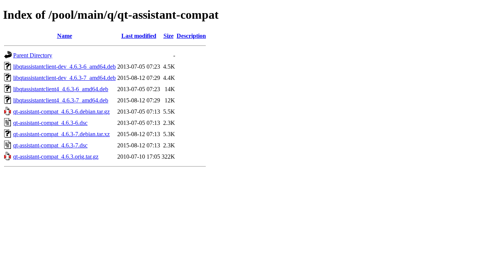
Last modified (138, 36)
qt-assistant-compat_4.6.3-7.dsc (50, 145)
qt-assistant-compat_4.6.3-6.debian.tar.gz (61, 111)
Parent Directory (32, 55)
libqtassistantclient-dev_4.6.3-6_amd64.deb (64, 66)
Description (191, 36)
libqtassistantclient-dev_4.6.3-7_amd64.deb (64, 78)
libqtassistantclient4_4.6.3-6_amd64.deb (60, 89)
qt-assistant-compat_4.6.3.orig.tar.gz (55, 156)
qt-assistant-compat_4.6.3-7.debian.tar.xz (61, 134)
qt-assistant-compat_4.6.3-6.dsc (50, 123)
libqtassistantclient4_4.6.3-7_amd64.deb (60, 100)
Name (64, 36)
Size (168, 36)
